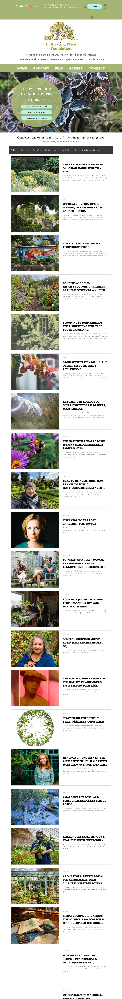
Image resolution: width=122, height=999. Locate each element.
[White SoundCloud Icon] (21, 6)
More (77, 150)
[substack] (31, 6)
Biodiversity (25, 150)
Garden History (50, 150)
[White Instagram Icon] (36, 6)
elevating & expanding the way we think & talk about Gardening (61, 54)
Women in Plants (65, 150)
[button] (109, 150)
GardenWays (37, 150)
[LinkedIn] (16, 6)
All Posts (14, 150)
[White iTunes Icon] (26, 6)
